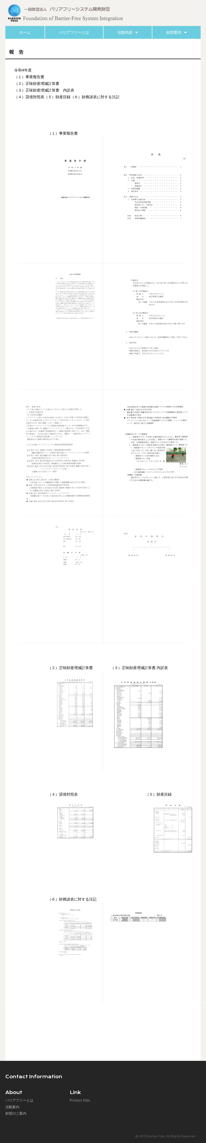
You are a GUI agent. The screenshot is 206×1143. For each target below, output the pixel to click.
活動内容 (125, 32)
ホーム (25, 32)
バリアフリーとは (74, 32)
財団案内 (173, 32)
